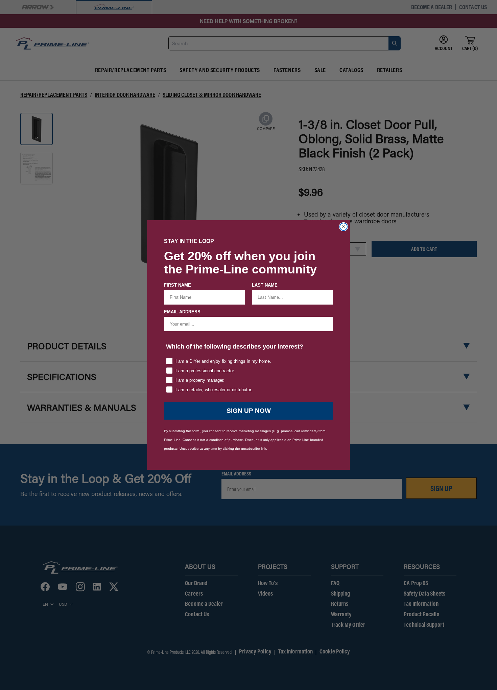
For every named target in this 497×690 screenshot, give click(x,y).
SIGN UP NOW (249, 410)
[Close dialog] (343, 226)
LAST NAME (265, 285)
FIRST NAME (177, 285)
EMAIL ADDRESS (182, 311)
